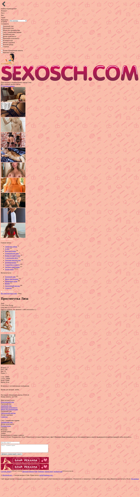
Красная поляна (10, 251)
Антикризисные (10, 262)
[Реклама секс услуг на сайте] (25, 463)
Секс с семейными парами (12, 32)
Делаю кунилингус (9, 36)
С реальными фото (11, 258)
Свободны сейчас (11, 246)
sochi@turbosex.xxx (46, 475)
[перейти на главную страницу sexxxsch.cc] (70, 80)
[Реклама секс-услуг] (25, 469)
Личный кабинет (8, 86)
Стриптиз (8, 288)
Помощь (41, 471)
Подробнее (135, 479)
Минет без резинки (11, 279)
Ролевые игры (8, 40)
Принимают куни (11, 281)
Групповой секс (8, 28)
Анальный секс (8, 26)
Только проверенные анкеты (13, 50)
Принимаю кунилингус (11, 38)
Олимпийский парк (12, 253)
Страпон (6, 46)
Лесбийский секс (9, 34)
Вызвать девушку (7, 239)
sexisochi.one (58, 471)
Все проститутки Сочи (9, 293)
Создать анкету (7, 292)
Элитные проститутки (13, 260)
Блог (36, 471)
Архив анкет (9, 269)
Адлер (7, 249)
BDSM (7, 284)
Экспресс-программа (12, 267)
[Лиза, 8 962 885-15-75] (8, 331)
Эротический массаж (12, 286)
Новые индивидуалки (12, 256)
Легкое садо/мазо (9, 42)
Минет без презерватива (11, 30)
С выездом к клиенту (12, 265)
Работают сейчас (9, 52)
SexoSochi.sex (7, 475)
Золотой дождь (8, 44)
